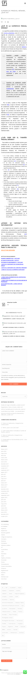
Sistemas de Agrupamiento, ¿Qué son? (12, 262)
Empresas (3, 541)
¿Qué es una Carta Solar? (13, 427)
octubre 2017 (4, 468)
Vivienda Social (4, 576)
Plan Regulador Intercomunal (8, 620)
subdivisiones (10, 88)
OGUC (2, 556)
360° (7, 587)
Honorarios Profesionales (7, 602)
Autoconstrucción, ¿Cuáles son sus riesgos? (11, 284)
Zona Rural (3, 579)
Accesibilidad (4, 526)
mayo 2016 (4, 503)
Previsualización (5, 564)
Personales (3, 560)
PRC (8, 105)
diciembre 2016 (5, 489)
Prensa (2, 562)
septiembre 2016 (5, 495)
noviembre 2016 (5, 491)
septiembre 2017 (5, 470)
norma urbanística (9, 33)
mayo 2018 (4, 453)
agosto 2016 (4, 497)
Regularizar (10, 626)
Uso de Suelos (5, 632)
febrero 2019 (4, 449)
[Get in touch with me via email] (8, 305)
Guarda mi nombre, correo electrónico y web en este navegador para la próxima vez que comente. (13, 377)
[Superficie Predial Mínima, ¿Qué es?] (14, 18)
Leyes (22, 605)
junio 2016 (3, 501)
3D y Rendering (5, 524)
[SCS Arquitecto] (4, 670)
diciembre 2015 (5, 514)
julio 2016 (3, 499)
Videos (2, 574)
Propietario (20, 623)
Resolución (23, 626)
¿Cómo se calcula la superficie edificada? (13, 269)
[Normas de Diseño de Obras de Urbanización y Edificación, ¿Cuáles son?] (14, 332)
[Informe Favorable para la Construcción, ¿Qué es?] (14, 324)
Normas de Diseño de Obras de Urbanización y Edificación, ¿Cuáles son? (14, 336)
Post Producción (12, 623)
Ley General (4, 608)
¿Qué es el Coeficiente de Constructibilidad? (14, 267)
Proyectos (3, 568)
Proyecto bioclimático (6, 566)
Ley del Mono (4, 549)
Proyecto (4, 626)
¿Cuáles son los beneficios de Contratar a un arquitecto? (13, 277)
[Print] (8, 22)
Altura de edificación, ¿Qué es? (10, 260)
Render (16, 626)
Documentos (4, 599)
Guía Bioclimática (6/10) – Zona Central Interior (14, 440)
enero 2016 (4, 512)
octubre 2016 (4, 493)
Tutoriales (15, 629)
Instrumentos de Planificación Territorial (10, 605)
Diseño (16, 596)
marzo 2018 (4, 457)
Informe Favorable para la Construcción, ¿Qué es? (14, 327)
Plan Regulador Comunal (7, 617)
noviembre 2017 (5, 466)
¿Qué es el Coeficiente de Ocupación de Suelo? (12, 265)
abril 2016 (3, 506)
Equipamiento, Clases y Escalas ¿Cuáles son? (14, 318)
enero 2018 (4, 462)
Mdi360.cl (18, 674)
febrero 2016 (4, 510)
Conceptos (3, 539)
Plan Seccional (20, 620)
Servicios (3, 572)
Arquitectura (4, 530)
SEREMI (3, 629)
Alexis (4, 435)
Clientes (3, 535)
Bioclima (18, 590)
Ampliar (19, 587)
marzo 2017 (4, 483)
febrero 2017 (4, 485)
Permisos (20, 611)
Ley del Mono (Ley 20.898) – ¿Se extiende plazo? (13, 411)
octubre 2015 (4, 516)
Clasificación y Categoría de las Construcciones (12, 423)
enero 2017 (4, 487)
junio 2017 (3, 476)
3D (2, 587)
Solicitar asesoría (8, 250)
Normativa (3, 553)
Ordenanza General (6, 611)
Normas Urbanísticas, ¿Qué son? (10, 258)
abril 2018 (3, 455)
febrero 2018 (4, 459)
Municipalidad (12, 608)
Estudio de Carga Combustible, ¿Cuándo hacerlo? (13, 405)
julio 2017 (3, 474)
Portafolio (4, 623)
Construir (11, 596)
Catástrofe (4, 593)
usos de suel (10, 71)
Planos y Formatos (13, 614)
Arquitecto (3, 528)
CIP (26, 234)
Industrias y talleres (5, 545)
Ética (3, 635)
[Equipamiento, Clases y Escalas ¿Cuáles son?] (14, 316)
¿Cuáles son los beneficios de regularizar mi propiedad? (14, 281)
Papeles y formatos (6, 558)
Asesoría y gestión (5, 532)
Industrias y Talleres (19, 602)
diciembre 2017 (5, 464)
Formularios (4, 543)
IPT (13, 69)
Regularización (4, 570)
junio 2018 (3, 451)
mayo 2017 (4, 478)
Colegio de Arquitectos (6, 537)
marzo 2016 (4, 508)
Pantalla (14, 611)
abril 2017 (3, 480)
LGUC (2, 551)
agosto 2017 (4, 472)
